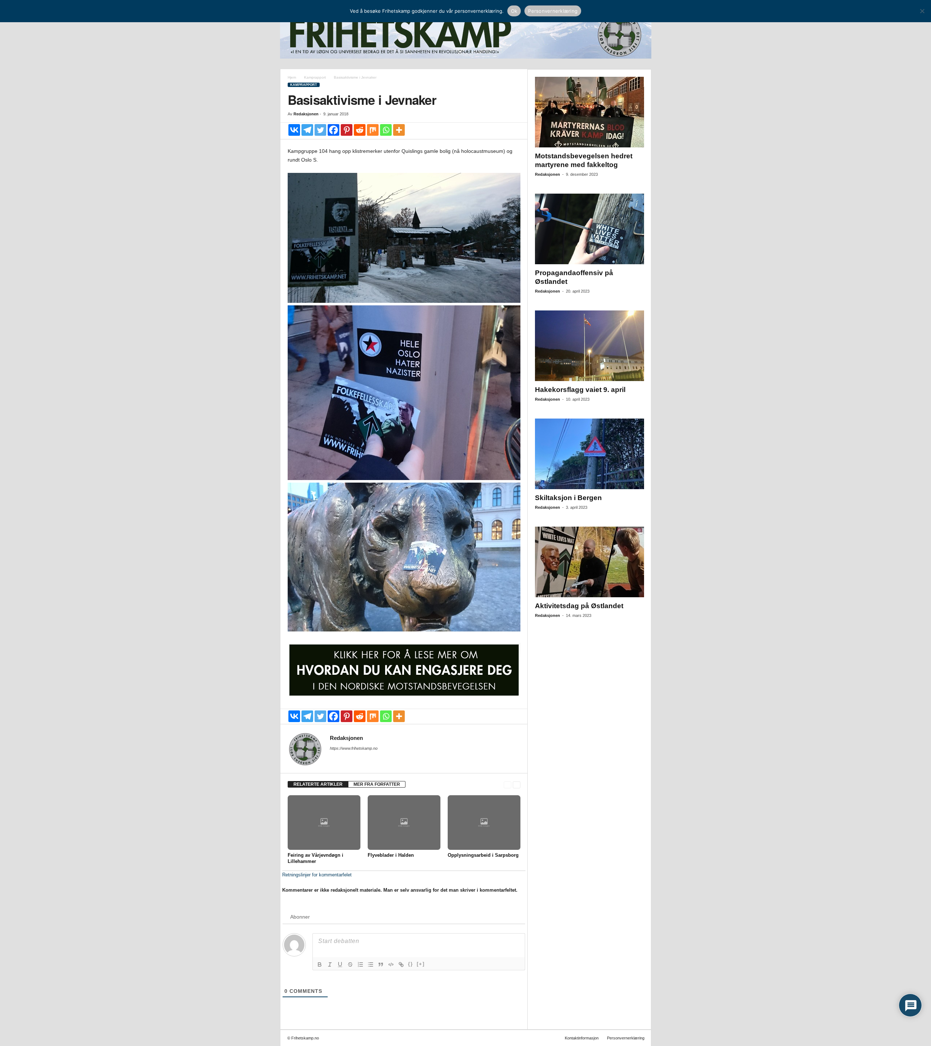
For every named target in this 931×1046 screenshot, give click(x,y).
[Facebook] (333, 130)
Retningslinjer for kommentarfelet (317, 874)
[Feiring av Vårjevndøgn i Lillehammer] (324, 822)
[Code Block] (391, 964)
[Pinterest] (346, 130)
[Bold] (320, 964)
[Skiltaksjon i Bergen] (589, 454)
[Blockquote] (381, 964)
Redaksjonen (306, 114)
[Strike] (350, 964)
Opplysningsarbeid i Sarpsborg (483, 855)
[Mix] (373, 130)
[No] (922, 11)
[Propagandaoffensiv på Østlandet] (589, 229)
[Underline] (340, 964)
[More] (399, 130)
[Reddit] (359, 130)
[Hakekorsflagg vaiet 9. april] (589, 345)
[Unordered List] (370, 964)
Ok (514, 11)
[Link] (401, 964)
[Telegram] (307, 130)
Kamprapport (315, 77)
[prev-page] (507, 784)
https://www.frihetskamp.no (353, 748)
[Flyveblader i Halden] (404, 822)
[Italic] (330, 964)
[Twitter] (320, 130)
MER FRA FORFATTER (376, 784)
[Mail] (334, 758)
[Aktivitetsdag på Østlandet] (589, 562)
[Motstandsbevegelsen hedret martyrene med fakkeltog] (589, 112)
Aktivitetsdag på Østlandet (579, 606)
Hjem (292, 77)
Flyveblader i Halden (391, 855)
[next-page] (516, 784)
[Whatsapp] (386, 130)
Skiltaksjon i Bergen (568, 498)
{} (410, 964)
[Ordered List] (360, 964)
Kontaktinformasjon (582, 1038)
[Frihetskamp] (465, 35)
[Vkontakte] (294, 130)
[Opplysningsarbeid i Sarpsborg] (484, 822)
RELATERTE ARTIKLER (318, 784)
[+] (421, 964)
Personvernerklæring (625, 1038)
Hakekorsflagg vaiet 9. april (580, 389)
